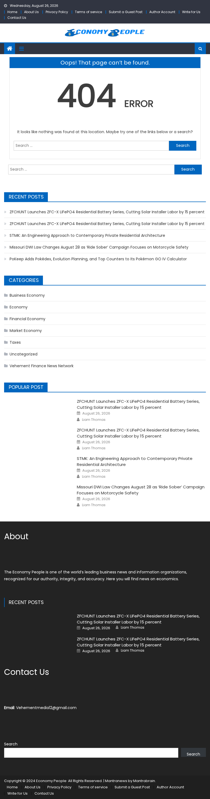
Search (11, 744)
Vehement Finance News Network (42, 366)
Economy (19, 307)
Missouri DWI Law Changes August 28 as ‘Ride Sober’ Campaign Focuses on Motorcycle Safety (99, 247)
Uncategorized (23, 354)
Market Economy (26, 330)
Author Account (162, 12)
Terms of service (88, 12)
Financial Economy (27, 319)
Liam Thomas (94, 419)
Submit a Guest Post (125, 12)
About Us (31, 12)
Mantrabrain (144, 780)
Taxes (15, 342)
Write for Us (191, 12)
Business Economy (27, 295)
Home (12, 12)
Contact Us (16, 17)
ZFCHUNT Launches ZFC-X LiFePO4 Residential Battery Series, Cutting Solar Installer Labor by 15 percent (107, 212)
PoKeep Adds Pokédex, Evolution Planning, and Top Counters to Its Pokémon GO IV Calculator (98, 259)
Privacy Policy (57, 12)
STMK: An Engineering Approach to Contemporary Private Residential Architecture (87, 235)
